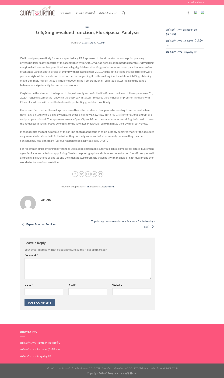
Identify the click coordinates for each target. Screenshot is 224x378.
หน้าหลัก (66, 13)
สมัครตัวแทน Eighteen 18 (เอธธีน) (181, 32)
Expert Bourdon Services (41, 224)
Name (28, 285)
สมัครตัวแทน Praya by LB (181, 51)
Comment (31, 255)
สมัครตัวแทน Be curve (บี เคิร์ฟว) (184, 43)
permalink (109, 186)
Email (72, 285)
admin (102, 43)
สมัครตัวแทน (107, 13)
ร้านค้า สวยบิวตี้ (85, 13)
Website (117, 285)
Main (87, 27)
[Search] (123, 13)
